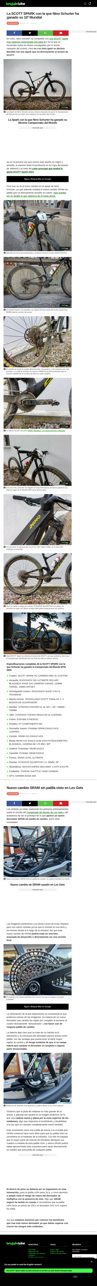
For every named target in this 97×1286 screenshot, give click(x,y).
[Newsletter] (90, 4)
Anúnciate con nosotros (37, 1253)
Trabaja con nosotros (36, 1257)
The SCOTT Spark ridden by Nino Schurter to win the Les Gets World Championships (39, 1271)
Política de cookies (57, 1251)
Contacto (31, 1255)
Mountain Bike (13, 23)
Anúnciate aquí (37, 128)
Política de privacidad (58, 1253)
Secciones (32, 1250)
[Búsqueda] (85, 3)
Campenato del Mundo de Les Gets (45, 812)
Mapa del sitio (33, 1251)
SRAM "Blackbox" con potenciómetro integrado (46, 431)
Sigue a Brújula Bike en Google (37, 179)
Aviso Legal (54, 1250)
